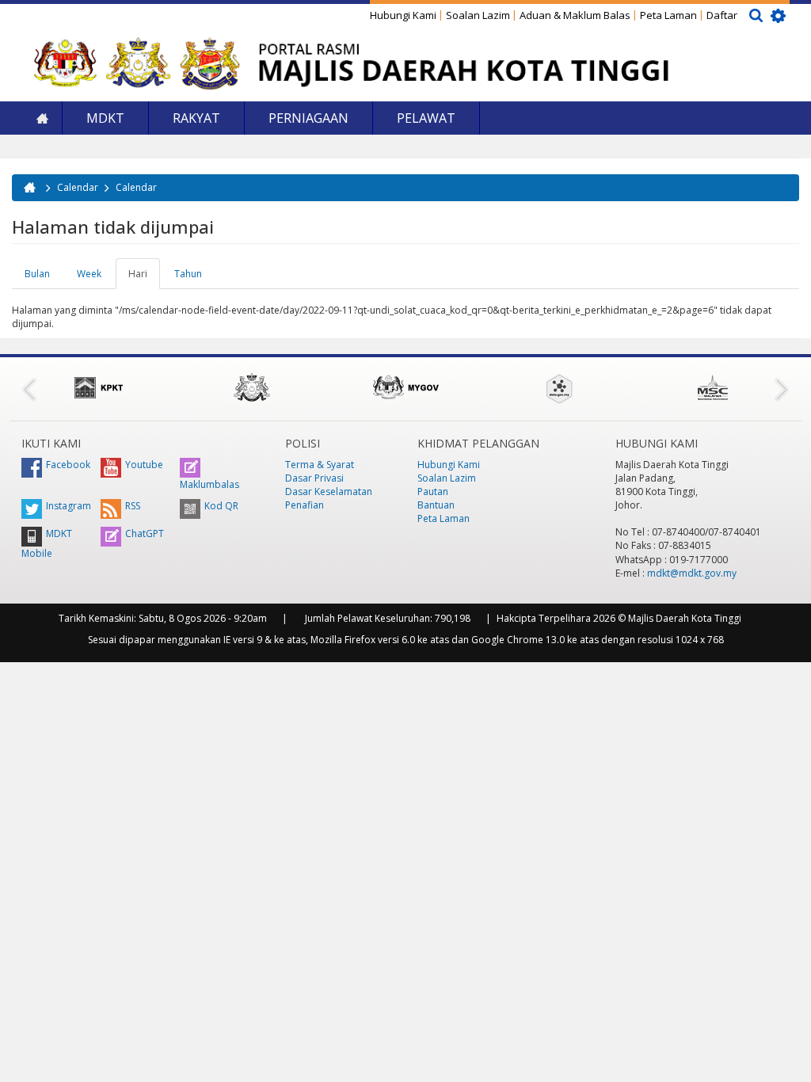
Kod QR (221, 505)
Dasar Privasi (314, 478)
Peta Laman (668, 15)
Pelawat (426, 118)
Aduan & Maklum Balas (575, 15)
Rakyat (196, 118)
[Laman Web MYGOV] (405, 387)
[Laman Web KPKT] (98, 387)
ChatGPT (144, 533)
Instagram (68, 505)
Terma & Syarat (319, 464)
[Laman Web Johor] (252, 387)
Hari (144, 278)
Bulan (37, 273)
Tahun (188, 273)
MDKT (105, 118)
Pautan (432, 491)
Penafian (304, 505)
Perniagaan (308, 118)
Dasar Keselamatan (328, 491)
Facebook (68, 464)
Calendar (77, 187)
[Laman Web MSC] (713, 387)
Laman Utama (42, 118)
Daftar (721, 15)
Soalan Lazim (478, 15)
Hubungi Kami (403, 15)
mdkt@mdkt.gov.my (692, 573)
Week (89, 273)
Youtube (144, 464)
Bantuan (436, 505)
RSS (132, 505)
